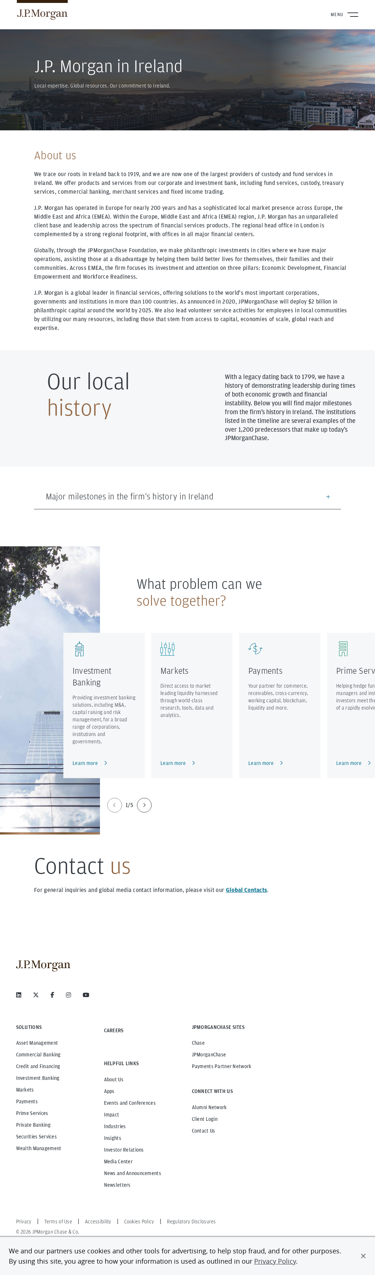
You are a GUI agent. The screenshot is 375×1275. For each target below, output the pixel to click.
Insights (112, 1138)
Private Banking (33, 1125)
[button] (363, 1256)
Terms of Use (58, 1221)
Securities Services (36, 1137)
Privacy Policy (275, 1261)
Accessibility (98, 1221)
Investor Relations (124, 1150)
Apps (109, 1091)
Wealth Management (39, 1148)
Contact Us (203, 1131)
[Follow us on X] (36, 995)
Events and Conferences (130, 1103)
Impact (111, 1115)
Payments (265, 670)
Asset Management (37, 1043)
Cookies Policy (139, 1221)
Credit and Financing (38, 1066)
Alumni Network (209, 1107)
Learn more (85, 763)
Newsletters (117, 1185)
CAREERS (114, 1030)
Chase (198, 1043)
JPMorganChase (209, 1054)
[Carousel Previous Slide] (114, 805)
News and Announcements (132, 1173)
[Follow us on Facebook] (52, 995)
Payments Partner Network (222, 1066)
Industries (115, 1126)
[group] (129, 805)
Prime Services (32, 1113)
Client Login (205, 1119)
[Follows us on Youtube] (86, 995)
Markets (174, 670)
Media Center (118, 1161)
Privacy (23, 1221)
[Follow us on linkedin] (18, 995)
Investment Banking (38, 1078)
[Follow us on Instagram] (68, 995)
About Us (113, 1079)
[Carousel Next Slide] (144, 805)
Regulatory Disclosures (191, 1221)
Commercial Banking (38, 1054)
